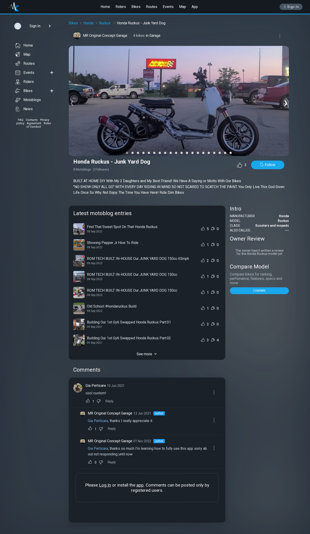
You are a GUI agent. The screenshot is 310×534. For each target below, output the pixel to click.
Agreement (34, 123)
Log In (105, 485)
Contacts (32, 120)
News (28, 109)
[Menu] (279, 36)
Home (105, 7)
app (140, 485)
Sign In (293, 7)
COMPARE (259, 290)
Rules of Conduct (38, 125)
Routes (151, 7)
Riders (121, 7)
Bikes (135, 7)
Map (182, 7)
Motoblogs (32, 100)
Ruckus (105, 23)
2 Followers (101, 169)
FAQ (20, 120)
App (195, 7)
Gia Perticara (96, 385)
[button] (127, 153)
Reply (109, 401)
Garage (154, 35)
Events (168, 7)
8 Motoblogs (82, 169)
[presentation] (72, 102)
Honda (88, 23)
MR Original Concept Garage (105, 35)
